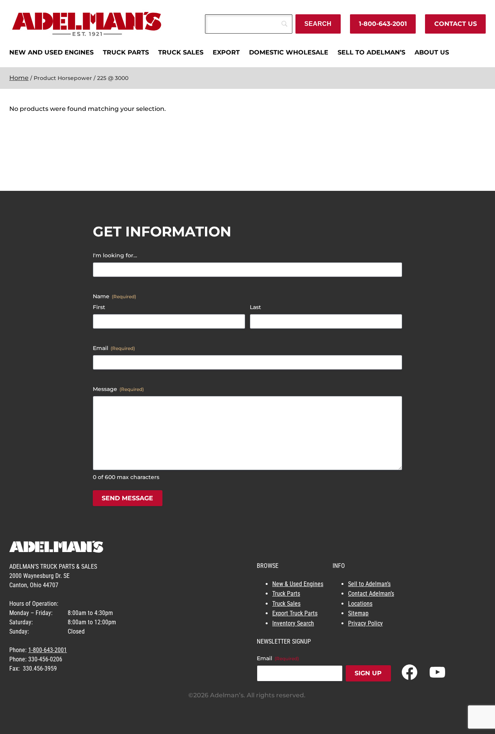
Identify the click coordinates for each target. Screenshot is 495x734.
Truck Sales (286, 603)
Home (19, 78)
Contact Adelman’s (371, 593)
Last (255, 307)
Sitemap (358, 613)
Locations (360, 603)
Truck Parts (286, 593)
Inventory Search (293, 623)
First (99, 307)
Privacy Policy (365, 623)
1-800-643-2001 (383, 23)
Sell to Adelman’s (369, 584)
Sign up (368, 673)
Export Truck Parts (294, 613)
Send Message (127, 498)
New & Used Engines (297, 584)
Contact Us (455, 23)
